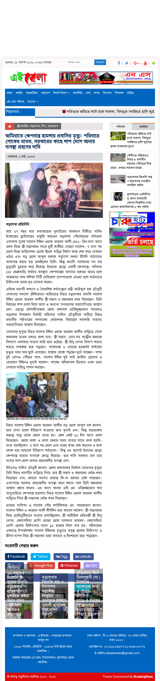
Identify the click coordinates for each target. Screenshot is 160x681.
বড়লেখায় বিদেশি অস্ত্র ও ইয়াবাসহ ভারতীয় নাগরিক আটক (53, 586)
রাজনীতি (77, 93)
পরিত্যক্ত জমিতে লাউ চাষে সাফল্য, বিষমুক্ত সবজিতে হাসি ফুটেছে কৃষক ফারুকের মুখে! (131, 140)
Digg (64, 557)
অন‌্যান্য (31, 101)
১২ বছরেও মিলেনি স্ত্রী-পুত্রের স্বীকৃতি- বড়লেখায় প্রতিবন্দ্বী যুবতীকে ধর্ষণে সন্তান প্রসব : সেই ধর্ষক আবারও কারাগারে (18, 593)
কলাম (97, 93)
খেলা (88, 93)
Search (100, 62)
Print (93, 566)
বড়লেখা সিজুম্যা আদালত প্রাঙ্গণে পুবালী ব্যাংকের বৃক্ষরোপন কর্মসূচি (54, 603)
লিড (43, 126)
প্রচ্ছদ (9, 93)
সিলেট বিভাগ (60, 93)
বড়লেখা (35, 126)
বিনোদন (107, 93)
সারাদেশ (45, 93)
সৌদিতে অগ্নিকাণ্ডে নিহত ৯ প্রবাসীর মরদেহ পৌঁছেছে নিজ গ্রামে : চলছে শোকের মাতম (130, 162)
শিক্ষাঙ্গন (119, 93)
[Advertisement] (78, 29)
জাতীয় (19, 93)
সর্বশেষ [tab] (120, 127)
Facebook (17, 557)
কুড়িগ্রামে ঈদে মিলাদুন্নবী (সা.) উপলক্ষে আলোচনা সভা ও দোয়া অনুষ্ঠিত (88, 584)
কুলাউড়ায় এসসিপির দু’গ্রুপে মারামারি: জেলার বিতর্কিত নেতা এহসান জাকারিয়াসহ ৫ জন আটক (130, 200)
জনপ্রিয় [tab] (143, 127)
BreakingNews (143, 676)
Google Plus (43, 566)
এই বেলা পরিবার (15, 101)
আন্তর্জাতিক (32, 93)
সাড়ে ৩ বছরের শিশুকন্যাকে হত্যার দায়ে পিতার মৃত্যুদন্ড (88, 607)
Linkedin (85, 557)
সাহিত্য (130, 93)
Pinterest (71, 566)
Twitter (42, 557)
